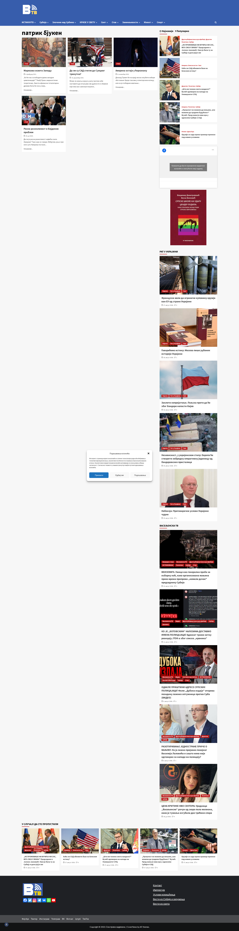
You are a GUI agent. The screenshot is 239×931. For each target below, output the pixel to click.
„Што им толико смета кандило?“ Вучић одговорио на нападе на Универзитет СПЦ (196, 92)
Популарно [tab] (182, 31)
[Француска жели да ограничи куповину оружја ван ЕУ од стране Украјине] (188, 275)
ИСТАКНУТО (28, 22)
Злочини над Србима (63, 22)
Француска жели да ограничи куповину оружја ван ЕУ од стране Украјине (188, 299)
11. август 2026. (168, 642)
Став (114, 22)
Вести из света (161, 903)
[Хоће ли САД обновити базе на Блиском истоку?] (170, 68)
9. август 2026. (168, 701)
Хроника (166, 624)
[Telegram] (39, 900)
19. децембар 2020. (78, 78)
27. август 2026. (168, 305)
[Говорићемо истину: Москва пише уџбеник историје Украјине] (188, 327)
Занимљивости (130, 22)
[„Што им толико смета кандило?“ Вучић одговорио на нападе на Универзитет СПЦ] (170, 90)
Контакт (157, 885)
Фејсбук (25, 919)
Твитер (34, 919)
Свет (103, 22)
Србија (43, 22)
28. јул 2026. (167, 817)
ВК (63, 919)
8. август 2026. (168, 761)
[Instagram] (34, 900)
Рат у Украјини (175, 291)
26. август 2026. (168, 358)
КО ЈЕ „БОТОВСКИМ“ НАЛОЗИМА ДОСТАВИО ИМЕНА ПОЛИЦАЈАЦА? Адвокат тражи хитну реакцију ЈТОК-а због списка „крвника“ (186, 635)
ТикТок (86, 919)
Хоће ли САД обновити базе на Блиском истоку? (195, 69)
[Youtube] (53, 900)
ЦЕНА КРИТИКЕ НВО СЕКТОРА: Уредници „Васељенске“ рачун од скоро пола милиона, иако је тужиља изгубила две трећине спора (187, 809)
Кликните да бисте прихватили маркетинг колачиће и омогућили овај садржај (188, 167)
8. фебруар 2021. (31, 74)
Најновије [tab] (167, 31)
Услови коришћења (164, 894)
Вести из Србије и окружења (169, 899)
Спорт (160, 22)
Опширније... (28, 90)
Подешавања (140, 475)
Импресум (159, 889)
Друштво (209, 39)
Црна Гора (190, 132)
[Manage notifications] (6, 925)
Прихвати (99, 475)
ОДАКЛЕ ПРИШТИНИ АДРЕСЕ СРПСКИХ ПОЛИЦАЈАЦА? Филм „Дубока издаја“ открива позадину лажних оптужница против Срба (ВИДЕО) (187, 692)
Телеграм (55, 919)
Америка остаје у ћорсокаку (131, 70)
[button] (148, 453)
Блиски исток (193, 66)
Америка (185, 66)
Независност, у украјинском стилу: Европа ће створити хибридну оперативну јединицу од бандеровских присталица (187, 458)
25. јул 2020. (29, 136)
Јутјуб (78, 919)
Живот (147, 22)
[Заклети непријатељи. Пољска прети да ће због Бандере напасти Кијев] (188, 380)
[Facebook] (25, 900)
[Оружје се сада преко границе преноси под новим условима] (170, 134)
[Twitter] (30, 900)
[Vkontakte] (44, 900)
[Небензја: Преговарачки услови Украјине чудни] (188, 488)
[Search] (215, 22)
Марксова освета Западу (38, 70)
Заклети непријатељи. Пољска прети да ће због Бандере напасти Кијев (185, 404)
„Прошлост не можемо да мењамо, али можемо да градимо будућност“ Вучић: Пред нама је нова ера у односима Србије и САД (198, 114)
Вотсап (69, 919)
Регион (184, 132)
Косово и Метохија (169, 680)
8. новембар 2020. (123, 74)
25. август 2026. (168, 466)
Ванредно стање (168, 562)
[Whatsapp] (49, 900)
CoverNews (132, 927)
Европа (165, 291)
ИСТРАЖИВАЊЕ (168, 565)
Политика (185, 42)
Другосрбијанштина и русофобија (193, 39)
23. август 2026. (168, 586)
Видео (178, 621)
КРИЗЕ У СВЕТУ (87, 22)
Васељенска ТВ (182, 562)
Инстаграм (44, 919)
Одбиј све (119, 475)
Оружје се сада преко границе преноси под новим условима (198, 136)
